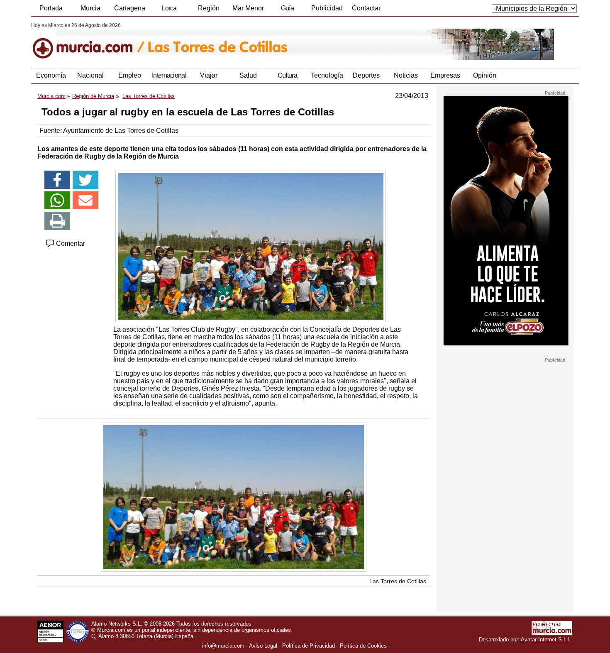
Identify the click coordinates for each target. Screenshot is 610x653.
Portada (51, 8)
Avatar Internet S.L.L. (547, 639)
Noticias (406, 75)
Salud (248, 75)
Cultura (287, 75)
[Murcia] (88, 41)
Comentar (69, 243)
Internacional (169, 75)
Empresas (445, 75)
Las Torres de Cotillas (397, 581)
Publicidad (327, 8)
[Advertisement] (505, 487)
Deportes (366, 75)
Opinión (484, 75)
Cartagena (129, 8)
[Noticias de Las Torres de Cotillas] (233, 41)
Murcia (90, 8)
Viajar (208, 75)
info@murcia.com (223, 646)
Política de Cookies (363, 646)
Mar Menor (248, 8)
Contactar (366, 8)
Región (209, 8)
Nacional (90, 75)
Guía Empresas (287, 10)
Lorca (169, 8)
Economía (51, 75)
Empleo (129, 75)
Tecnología (327, 75)
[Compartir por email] (85, 200)
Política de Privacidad (308, 646)
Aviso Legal (263, 646)
